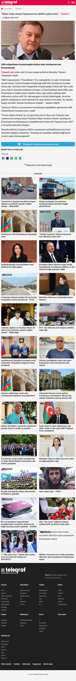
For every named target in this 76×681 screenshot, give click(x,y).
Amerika (60, 593)
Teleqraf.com (7, 72)
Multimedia (26, 664)
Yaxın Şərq (61, 599)
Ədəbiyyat (23, 623)
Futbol (41, 631)
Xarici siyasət (5, 601)
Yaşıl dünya (42, 596)
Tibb (40, 599)
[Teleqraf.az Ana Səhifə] (9, 3)
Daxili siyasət (5, 604)
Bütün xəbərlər (6, 664)
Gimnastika (42, 623)
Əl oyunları (42, 628)
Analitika (4, 610)
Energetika (23, 593)
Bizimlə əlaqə (48, 664)
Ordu (2, 590)
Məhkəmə (4, 620)
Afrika (60, 590)
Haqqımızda (37, 664)
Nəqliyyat (23, 601)
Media (41, 601)
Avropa (60, 601)
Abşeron (3, 650)
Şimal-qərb (4, 644)
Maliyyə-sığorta (24, 596)
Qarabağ (4, 607)
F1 (40, 620)
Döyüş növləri (43, 625)
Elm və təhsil (43, 593)
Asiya (59, 596)
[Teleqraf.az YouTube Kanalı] (38, 165)
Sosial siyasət (43, 590)
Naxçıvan (4, 658)
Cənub (3, 655)
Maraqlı (3, 625)
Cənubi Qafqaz (62, 604)
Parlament (4, 599)
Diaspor (3, 593)
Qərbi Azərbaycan (6, 596)
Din (40, 604)
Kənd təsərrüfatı (25, 590)
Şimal (3, 647)
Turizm (22, 604)
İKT (21, 599)
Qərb (2, 652)
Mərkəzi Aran (5, 641)
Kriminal (3, 623)
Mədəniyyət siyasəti (26, 620)
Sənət (22, 625)
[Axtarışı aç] (69, 3)
